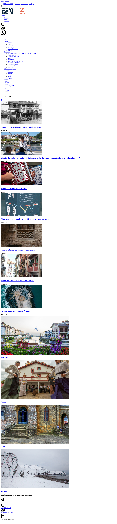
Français (6, 21)
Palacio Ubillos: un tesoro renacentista (18, 250)
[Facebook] (10, 7)
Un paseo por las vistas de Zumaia (15, 311)
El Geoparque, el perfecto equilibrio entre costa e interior (26, 219)
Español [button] (3, 15)
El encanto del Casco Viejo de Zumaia (17, 280)
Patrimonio (10, 46)
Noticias (10, 78)
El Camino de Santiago (14, 62)
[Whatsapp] (2, 7)
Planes (9, 58)
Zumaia (10, 42)
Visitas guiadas (12, 55)
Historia (10, 44)
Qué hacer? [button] (7, 52)
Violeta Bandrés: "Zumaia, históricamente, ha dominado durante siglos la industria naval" (40, 158)
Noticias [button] (6, 70)
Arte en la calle (12, 66)
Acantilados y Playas (13, 64)
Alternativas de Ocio (13, 56)
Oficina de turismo (13, 49)
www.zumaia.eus (5, 1)
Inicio (5, 39)
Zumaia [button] (6, 41)
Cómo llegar (11, 47)
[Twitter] (5, 7)
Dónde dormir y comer (10, 69)
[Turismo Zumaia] (13, 13)
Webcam (10, 50)
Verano (9, 76)
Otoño (9, 75)
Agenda (6, 79)
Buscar (6, 81)
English (6, 19)
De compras (11, 67)
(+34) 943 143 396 (8, 4)
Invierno (10, 73)
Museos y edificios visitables (15, 61)
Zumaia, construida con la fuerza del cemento (21, 127)
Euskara (6, 18)
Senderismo (11, 59)
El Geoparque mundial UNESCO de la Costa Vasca (22, 53)
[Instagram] (7, 7)
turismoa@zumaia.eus (21, 4)
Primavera (10, 72)
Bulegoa (31, 4)
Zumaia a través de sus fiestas (14, 188)
